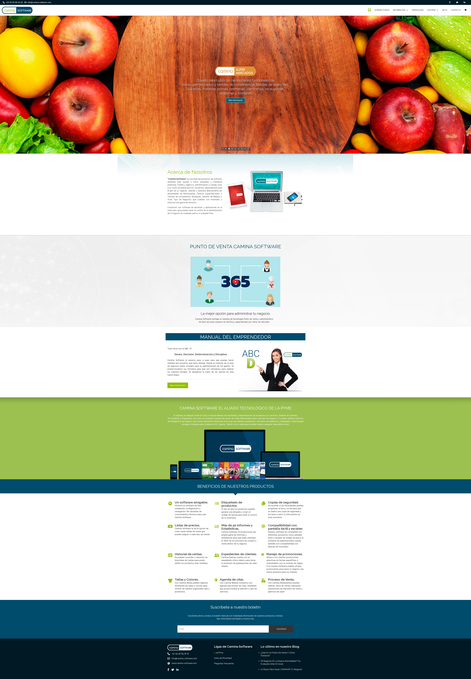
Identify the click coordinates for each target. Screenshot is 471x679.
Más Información (177, 385)
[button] (4, 85)
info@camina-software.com (39, 2)
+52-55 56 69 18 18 (180, 654)
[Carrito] (465, 10)
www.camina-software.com (184, 663)
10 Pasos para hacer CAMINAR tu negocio (281, 669)
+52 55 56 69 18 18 (14, 2)
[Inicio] (369, 9)
